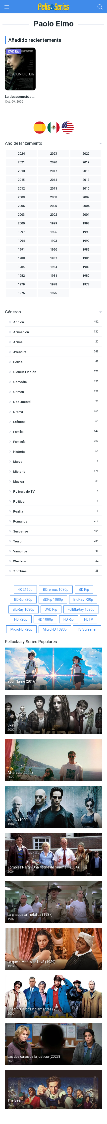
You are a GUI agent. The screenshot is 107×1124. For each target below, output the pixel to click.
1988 (21, 258)
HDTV (88, 619)
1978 (53, 284)
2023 (53, 153)
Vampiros (20, 551)
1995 (85, 232)
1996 (53, 232)
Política (18, 501)
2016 (85, 171)
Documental (22, 402)
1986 (85, 258)
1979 (21, 284)
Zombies (20, 571)
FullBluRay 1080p (81, 609)
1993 (53, 241)
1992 (85, 241)
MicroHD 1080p (55, 629)
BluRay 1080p (23, 609)
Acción (18, 322)
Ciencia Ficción (24, 372)
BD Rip (84, 590)
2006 (21, 206)
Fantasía (19, 442)
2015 (21, 180)
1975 (53, 293)
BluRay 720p (83, 599)
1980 (85, 275)
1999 (53, 223)
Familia (18, 432)
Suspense (20, 531)
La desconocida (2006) (24, 97)
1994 (21, 241)
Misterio (19, 471)
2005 (53, 206)
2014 (53, 180)
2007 (85, 197)
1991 (21, 249)
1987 (53, 258)
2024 (21, 153)
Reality (18, 511)
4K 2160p (25, 590)
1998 (85, 223)
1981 (53, 275)
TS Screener (87, 629)
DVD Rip (51, 609)
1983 (85, 267)
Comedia (20, 382)
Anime (18, 342)
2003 (21, 214)
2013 (85, 180)
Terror (18, 541)
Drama (18, 412)
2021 (21, 162)
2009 (21, 197)
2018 (21, 171)
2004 (85, 206)
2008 (53, 197)
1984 (53, 267)
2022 (85, 153)
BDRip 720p (23, 599)
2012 (21, 188)
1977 (85, 284)
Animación (21, 332)
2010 (85, 188)
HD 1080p (45, 619)
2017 (53, 171)
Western (19, 561)
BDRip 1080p (53, 599)
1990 (53, 249)
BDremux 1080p (55, 590)
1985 (21, 267)
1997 (21, 232)
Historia (19, 452)
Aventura (19, 352)
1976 (21, 293)
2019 (85, 162)
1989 (85, 249)
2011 (53, 188)
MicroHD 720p (21, 629)
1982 (21, 275)
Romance (20, 521)
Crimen (18, 392)
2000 (21, 223)
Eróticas (19, 422)
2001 (85, 214)
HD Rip (68, 619)
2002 (53, 214)
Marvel (18, 461)
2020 (53, 162)
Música (18, 481)
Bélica (17, 362)
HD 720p (20, 619)
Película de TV (24, 491)
